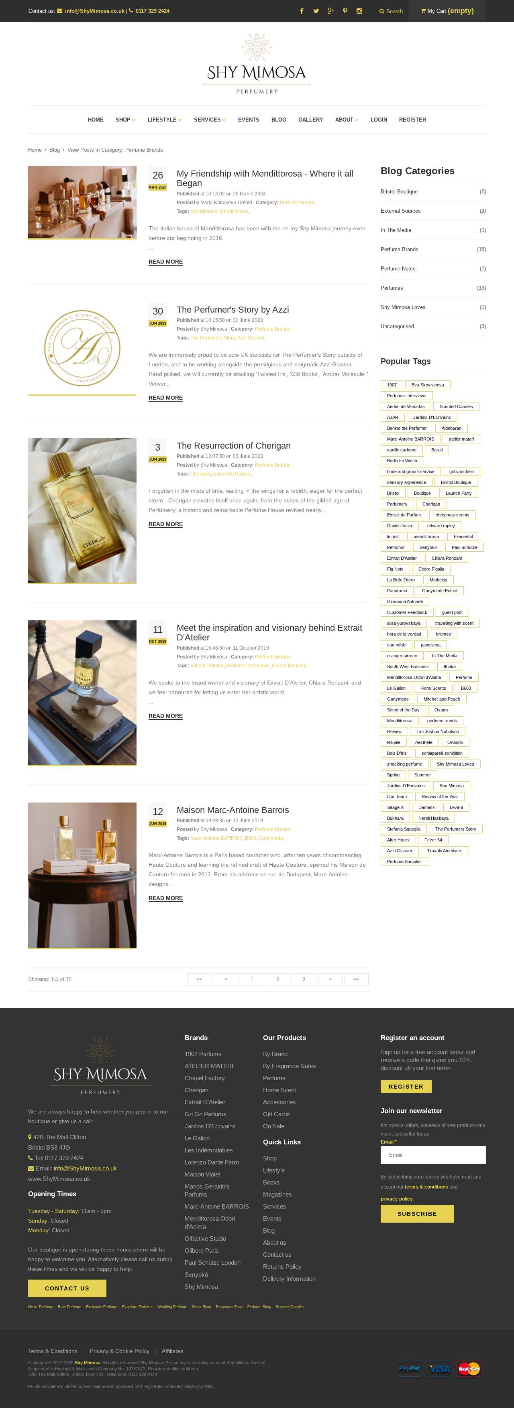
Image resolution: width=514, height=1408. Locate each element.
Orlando (455, 742)
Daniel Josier (399, 525)
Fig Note (395, 569)
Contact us (277, 1254)
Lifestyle (274, 1170)
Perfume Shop (259, 1307)
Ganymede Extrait (439, 590)
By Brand (275, 1053)
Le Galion (396, 688)
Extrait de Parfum (404, 514)
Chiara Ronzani (447, 558)
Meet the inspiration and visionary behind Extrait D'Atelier (269, 632)
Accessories (279, 1102)
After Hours (398, 839)
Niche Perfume (40, 1307)
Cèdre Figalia (431, 569)
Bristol (393, 493)
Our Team (397, 796)
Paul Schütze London (213, 1262)
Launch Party (459, 493)
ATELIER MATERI (209, 1066)
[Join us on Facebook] (302, 11)
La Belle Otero (401, 579)
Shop (270, 1158)
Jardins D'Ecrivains (432, 417)
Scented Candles (456, 406)
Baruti (437, 449)
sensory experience (406, 482)
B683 (466, 688)
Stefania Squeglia (403, 829)
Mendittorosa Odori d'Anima (414, 677)
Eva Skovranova (428, 384)
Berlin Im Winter (402, 460)
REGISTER (406, 1086)
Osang (441, 709)
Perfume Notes (433, 269)
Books (271, 1182)
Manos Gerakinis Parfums (207, 1190)
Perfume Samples (404, 861)
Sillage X (395, 807)
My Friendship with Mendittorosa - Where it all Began (265, 178)
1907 (392, 384)
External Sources (433, 211)
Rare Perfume (69, 1307)
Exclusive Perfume (101, 1307)
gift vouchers (462, 471)
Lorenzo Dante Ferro (212, 1162)
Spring (393, 774)
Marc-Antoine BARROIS (410, 439)
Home (35, 150)
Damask (426, 807)
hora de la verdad (404, 634)
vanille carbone (401, 449)
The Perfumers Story (455, 829)
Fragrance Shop (229, 1307)
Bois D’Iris (397, 753)
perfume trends (442, 720)
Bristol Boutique (433, 192)
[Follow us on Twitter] (316, 11)
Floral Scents (433, 688)
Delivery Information (289, 1278)
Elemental (463, 536)
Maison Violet (202, 1174)
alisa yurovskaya (403, 623)
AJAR (392, 417)
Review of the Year (440, 796)
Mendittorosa (399, 720)
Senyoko (428, 547)
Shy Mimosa (452, 785)
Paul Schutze (464, 547)
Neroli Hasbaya (433, 818)
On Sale (273, 1126)
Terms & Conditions (53, 1351)
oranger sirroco (402, 655)
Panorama (397, 590)
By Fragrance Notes (289, 1066)
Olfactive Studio (205, 1238)
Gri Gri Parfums (205, 1114)
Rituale (393, 742)
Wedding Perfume (172, 1307)
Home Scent (279, 1090)
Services (274, 1206)
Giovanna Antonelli (405, 601)
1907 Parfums (203, 1053)
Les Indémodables (209, 1150)
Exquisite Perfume (137, 1307)
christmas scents (452, 514)
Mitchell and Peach (442, 699)
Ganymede (398, 699)
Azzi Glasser (399, 850)
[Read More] (82, 203)
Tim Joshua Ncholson (437, 731)
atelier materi (461, 439)
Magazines (277, 1194)
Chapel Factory (205, 1078)
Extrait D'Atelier (402, 558)
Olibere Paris (202, 1250)
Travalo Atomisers (445, 850)
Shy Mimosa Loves (433, 307)
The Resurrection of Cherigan (234, 446)
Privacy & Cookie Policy (119, 1351)
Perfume (464, 677)
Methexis (438, 579)
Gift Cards (276, 1114)
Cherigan (431, 504)
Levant (456, 807)
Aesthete (423, 742)
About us (274, 1242)
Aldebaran (451, 428)
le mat (393, 536)
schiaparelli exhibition (442, 753)
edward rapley (441, 525)
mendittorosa (426, 536)
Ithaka (450, 666)
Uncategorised (433, 326)
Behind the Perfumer (407, 428)
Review (394, 731)
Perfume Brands (433, 249)
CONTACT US (67, 1288)
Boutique (422, 493)
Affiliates (172, 1351)
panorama (431, 644)
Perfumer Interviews (406, 395)
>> (356, 979)
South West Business (408, 666)
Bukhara (395, 818)
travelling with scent (454, 623)
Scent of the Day (403, 709)
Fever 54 (433, 839)
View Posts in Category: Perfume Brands (115, 150)
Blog (54, 150)
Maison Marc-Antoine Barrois (233, 810)
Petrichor (396, 547)
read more (166, 261)
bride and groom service (410, 471)
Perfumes (433, 288)
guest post (452, 612)
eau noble (396, 644)
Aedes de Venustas (406, 406)
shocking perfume (404, 764)
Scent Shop (201, 1307)
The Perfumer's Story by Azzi (233, 310)
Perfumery (397, 504)
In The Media (433, 230)
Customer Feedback (407, 612)
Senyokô (196, 1274)
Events (272, 1218)
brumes (443, 634)
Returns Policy (282, 1266)
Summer (422, 774)
